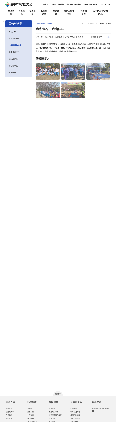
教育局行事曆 (53, 412)
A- (102, 4)
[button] (58, 393)
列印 (108, 37)
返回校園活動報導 (44, 24)
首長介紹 (9, 408)
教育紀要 (12, 73)
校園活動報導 (15, 45)
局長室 (29, 408)
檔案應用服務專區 (55, 415)
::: (3, 22)
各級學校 (9, 415)
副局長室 (30, 412)
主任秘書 (30, 415)
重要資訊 (56, 12)
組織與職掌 (10, 412)
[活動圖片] (48, 71)
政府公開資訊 (14, 52)
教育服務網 (93, 4)
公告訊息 (12, 32)
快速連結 (77, 4)
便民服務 (32, 12)
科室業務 (22, 12)
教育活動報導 (14, 38)
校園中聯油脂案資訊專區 (100, 408)
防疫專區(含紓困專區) (100, 12)
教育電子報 (84, 12)
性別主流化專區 (69, 12)
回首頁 (45, 4)
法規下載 (52, 418)
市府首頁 (53, 4)
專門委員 (30, 418)
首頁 (83, 24)
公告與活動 (44, 12)
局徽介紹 (9, 418)
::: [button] (2, 397)
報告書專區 (13, 66)
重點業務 (52, 408)
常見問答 (69, 4)
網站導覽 (61, 4)
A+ (109, 4)
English (85, 4)
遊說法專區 (13, 59)
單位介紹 (11, 12)
